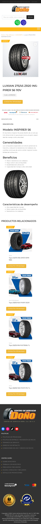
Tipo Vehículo (10, 35)
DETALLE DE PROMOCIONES (12, 473)
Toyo (10, 255)
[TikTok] (12, 429)
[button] (35, 44)
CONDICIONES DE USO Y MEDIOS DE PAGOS (18, 448)
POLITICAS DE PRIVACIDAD (12, 437)
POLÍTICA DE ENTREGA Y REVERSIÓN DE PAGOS (19, 440)
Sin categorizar (14, 300)
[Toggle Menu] (38, 29)
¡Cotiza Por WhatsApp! (12, 102)
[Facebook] (3, 429)
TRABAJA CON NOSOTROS (12, 464)
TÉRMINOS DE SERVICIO (11, 442)
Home (3, 35)
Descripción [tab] (6, 119)
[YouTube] (16, 429)
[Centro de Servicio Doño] (20, 8)
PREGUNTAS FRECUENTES (12, 467)
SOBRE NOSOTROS (9, 461)
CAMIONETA (19, 35)
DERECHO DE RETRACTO (11, 445)
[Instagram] (7, 429)
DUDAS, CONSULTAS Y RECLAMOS (14, 470)
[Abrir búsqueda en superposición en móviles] (18, 17)
